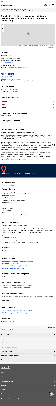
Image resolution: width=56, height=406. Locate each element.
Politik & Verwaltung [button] (7, 381)
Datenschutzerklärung (7, 343)
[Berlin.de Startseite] (4, 1)
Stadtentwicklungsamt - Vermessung (38, 10)
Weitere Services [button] (6, 360)
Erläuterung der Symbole (6, 76)
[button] (28, 33)
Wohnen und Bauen (22, 9)
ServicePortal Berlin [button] (7, 334)
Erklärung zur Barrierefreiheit (9, 347)
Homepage (5, 69)
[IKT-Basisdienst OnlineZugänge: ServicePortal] (7, 329)
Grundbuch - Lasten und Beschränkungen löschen (16, 287)
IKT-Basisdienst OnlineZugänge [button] (10, 355)
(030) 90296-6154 (9, 62)
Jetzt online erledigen (8, 185)
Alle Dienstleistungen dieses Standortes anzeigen (15, 313)
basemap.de (27, 45)
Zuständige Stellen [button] (6, 351)
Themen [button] (3, 389)
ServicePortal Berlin (5, 9)
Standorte (13, 9)
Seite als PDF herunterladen (9, 321)
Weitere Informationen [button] (7, 394)
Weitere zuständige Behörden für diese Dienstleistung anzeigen (18, 310)
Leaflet (19, 45)
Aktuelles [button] (3, 385)
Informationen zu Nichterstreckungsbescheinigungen (17, 285)
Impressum (5, 339)
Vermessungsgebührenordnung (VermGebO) (14, 266)
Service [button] (3, 372)
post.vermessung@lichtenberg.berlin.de (17, 67)
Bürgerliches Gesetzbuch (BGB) (11, 263)
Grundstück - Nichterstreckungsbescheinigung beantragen (15, 10)
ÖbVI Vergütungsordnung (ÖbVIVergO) (13, 268)
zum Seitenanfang (48, 327)
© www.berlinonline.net (50, 45)
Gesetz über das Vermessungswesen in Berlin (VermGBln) (18, 261)
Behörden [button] (3, 377)
